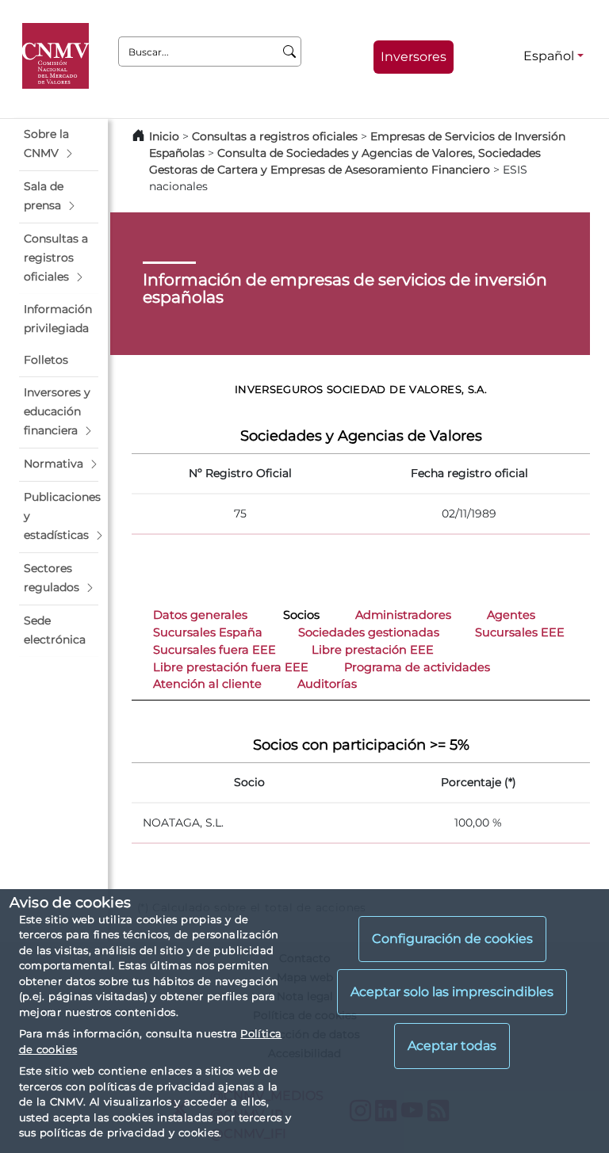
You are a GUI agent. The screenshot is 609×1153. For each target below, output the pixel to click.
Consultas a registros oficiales (275, 136)
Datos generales (200, 615)
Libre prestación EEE (373, 650)
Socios (301, 615)
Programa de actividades (417, 667)
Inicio (164, 136)
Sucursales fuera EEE (214, 650)
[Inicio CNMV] (58, 56)
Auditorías (327, 684)
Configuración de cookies (452, 938)
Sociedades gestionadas (368, 632)
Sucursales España (207, 632)
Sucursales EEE (520, 632)
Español (548, 55)
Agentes (511, 615)
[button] (58, 144)
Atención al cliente (207, 684)
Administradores (403, 615)
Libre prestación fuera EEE (230, 667)
